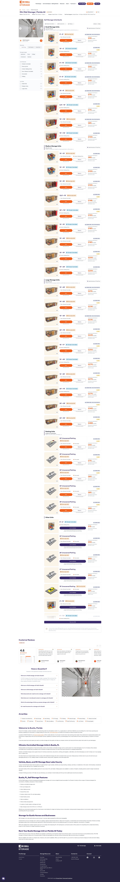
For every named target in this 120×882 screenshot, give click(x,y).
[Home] (25, 4)
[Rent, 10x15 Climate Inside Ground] (72, 228)
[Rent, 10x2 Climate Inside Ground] (72, 52)
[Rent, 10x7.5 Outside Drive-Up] (72, 123)
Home (28, 54)
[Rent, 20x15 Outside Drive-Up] (72, 333)
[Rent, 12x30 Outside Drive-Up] (72, 377)
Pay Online (82, 3)
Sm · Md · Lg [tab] (24, 47)
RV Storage (55, 718)
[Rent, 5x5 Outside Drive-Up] (72, 38)
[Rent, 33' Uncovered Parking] (72, 491)
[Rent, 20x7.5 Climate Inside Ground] (72, 213)
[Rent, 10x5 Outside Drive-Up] (72, 94)
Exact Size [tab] (38, 47)
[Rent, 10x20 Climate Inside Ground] (72, 270)
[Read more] (61, 434)
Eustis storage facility (39, 734)
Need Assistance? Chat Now (94, 28)
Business (29, 56)
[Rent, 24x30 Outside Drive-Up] (72, 421)
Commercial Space (47, 3)
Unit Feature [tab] (31, 47)
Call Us (97, 3)
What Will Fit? (91, 12)
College (33, 54)
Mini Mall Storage (54, 732)
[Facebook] (87, 857)
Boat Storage (38, 718)
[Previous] (97, 646)
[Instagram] (94, 857)
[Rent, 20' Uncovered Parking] (72, 443)
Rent (66, 40)
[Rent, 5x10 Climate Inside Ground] (72, 66)
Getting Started (55, 3)
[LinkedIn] (99, 857)
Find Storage (38, 3)
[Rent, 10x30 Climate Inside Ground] (72, 363)
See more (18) (73, 622)
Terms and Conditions (67, 878)
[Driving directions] (41, 40)
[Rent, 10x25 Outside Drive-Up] (72, 291)
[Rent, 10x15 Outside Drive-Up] (72, 185)
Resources (62, 3)
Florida (23, 9)
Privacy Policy (59, 878)
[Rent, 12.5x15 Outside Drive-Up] (72, 199)
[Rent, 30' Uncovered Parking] (72, 475)
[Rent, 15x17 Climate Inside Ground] (72, 348)
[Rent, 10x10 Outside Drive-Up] (72, 157)
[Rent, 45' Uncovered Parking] (72, 507)
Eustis (28, 9)
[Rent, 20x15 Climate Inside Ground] (72, 392)
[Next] (100, 646)
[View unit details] (57, 43)
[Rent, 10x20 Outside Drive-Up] (72, 242)
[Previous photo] (20, 28)
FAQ (98, 12)
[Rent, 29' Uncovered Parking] (72, 459)
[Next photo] (41, 28)
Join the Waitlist (72, 528)
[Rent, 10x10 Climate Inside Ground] (72, 171)
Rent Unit (90, 3)
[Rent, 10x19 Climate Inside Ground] (72, 256)
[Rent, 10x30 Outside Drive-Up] (72, 319)
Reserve (79, 40)
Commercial (23, 56)
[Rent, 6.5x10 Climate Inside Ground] (72, 108)
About (67, 3)
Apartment (23, 54)
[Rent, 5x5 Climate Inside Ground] (72, 80)
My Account (73, 3)
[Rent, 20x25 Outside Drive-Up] (72, 407)
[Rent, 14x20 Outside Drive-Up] (72, 305)
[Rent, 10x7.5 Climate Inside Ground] (72, 137)
